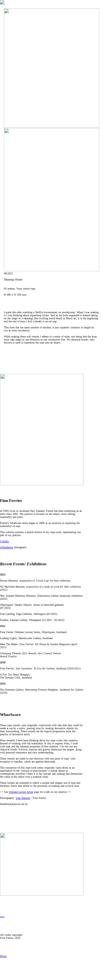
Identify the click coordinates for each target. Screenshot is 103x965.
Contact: (4, 541)
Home (3, 956)
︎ (2, 914)
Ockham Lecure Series (21, 791)
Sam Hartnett (23, 797)
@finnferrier (6, 547)
